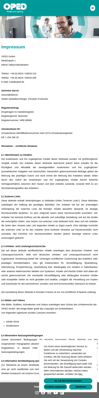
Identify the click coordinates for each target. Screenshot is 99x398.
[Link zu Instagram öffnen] (37, 392)
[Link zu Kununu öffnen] (62, 392)
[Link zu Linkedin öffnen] (49, 392)
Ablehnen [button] (80, 387)
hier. (80, 374)
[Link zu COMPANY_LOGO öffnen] (15, 8)
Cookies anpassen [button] (55, 387)
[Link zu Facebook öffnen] (43, 392)
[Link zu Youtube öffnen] (56, 392)
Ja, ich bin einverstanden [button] (68, 381)
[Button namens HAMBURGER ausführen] (92, 8)
